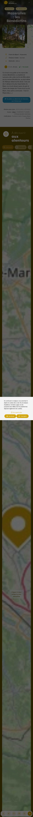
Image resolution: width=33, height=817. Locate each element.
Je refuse (11, 416)
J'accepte (23, 416)
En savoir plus (17, 412)
